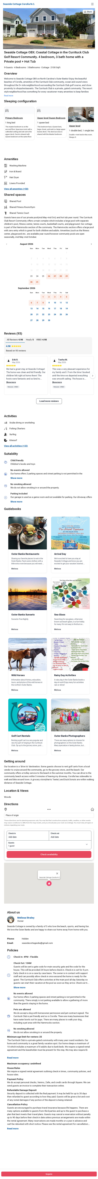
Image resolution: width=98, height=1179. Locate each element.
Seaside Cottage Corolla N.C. (19, 4)
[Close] (57, 873)
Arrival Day (60, 554)
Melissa (14, 569)
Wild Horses (18, 675)
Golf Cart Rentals (20, 736)
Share (89, 12)
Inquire (49, 1174)
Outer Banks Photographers (69, 736)
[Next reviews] (92, 376)
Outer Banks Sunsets (23, 614)
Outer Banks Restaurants (25, 554)
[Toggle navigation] (92, 4)
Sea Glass (59, 614)
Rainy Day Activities (65, 675)
